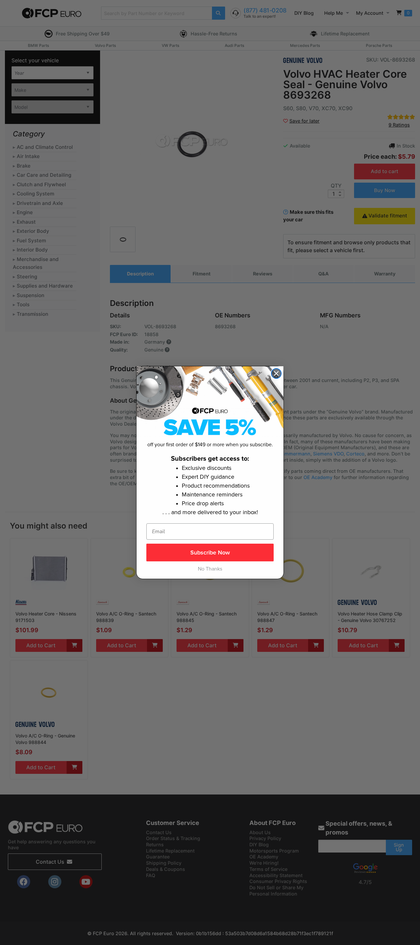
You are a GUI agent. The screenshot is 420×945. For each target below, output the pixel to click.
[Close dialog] (276, 373)
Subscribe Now (210, 552)
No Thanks (210, 569)
